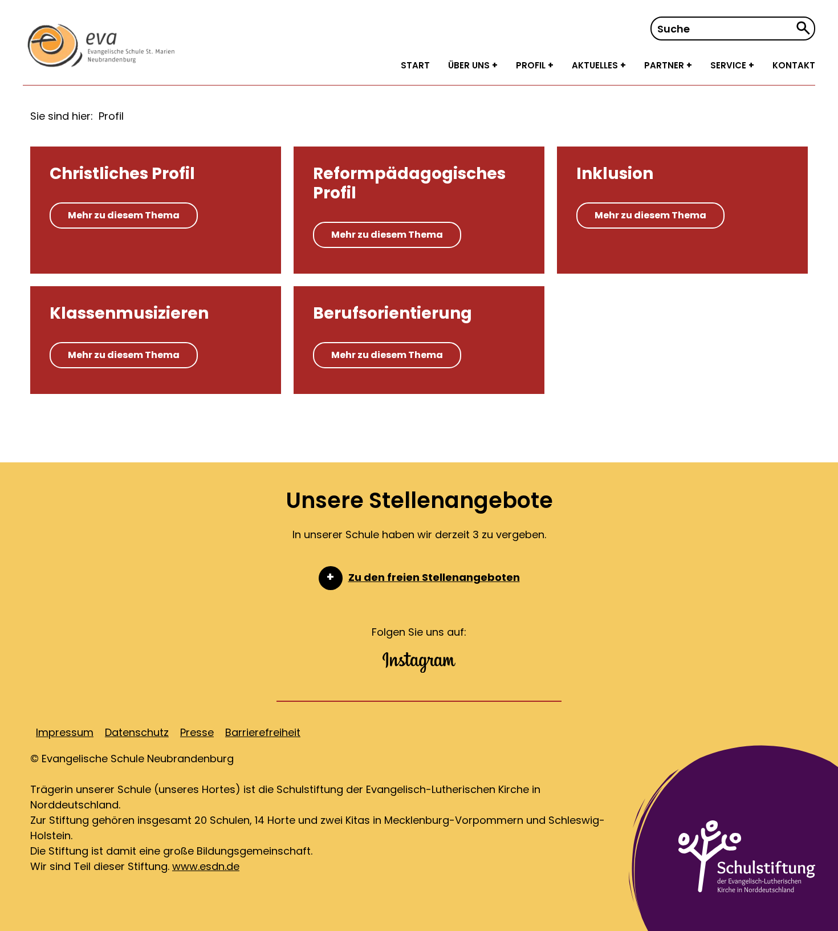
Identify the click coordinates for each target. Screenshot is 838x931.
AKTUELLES (596, 65)
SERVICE (729, 65)
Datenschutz (137, 732)
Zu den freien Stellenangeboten (434, 577)
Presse (197, 732)
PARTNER (665, 65)
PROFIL (532, 65)
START (415, 65)
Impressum (64, 732)
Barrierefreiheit (262, 732)
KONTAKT (793, 65)
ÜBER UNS (470, 65)
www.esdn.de (205, 866)
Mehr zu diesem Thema (124, 215)
